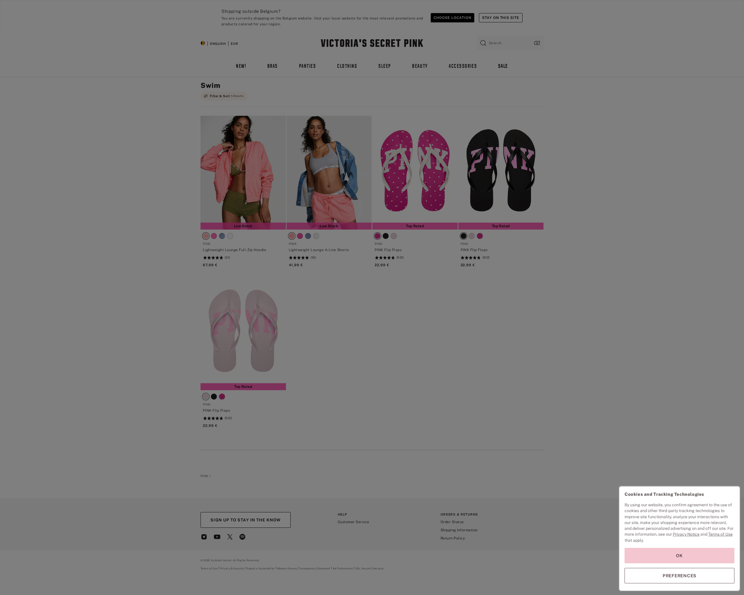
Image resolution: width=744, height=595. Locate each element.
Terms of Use (720, 534)
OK (679, 555)
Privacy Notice (686, 534)
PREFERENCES (679, 575)
